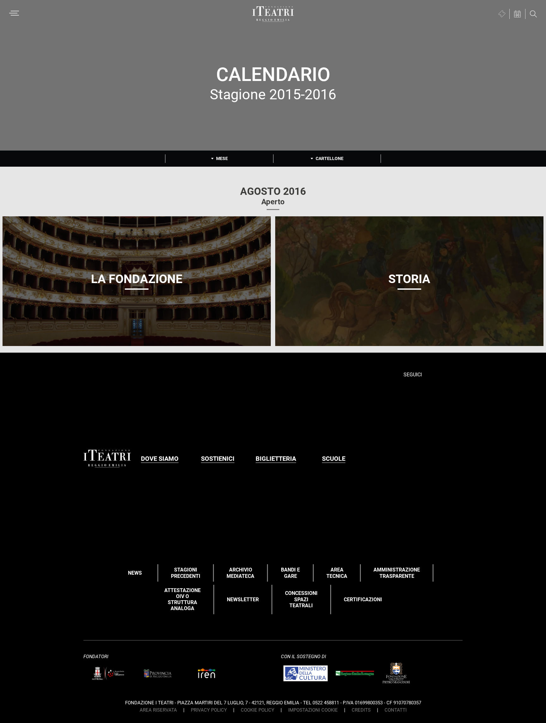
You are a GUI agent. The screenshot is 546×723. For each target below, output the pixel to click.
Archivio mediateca (240, 573)
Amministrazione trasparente (396, 573)
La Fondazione (136, 279)
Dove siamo (160, 458)
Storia (409, 279)
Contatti (396, 710)
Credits (361, 710)
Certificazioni (363, 599)
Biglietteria (276, 458)
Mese (222, 158)
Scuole (333, 458)
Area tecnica (336, 573)
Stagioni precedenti (185, 573)
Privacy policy (209, 710)
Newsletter (243, 599)
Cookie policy (257, 710)
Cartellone (329, 158)
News (135, 573)
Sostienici (217, 458)
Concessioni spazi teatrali (301, 599)
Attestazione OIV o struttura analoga (182, 599)
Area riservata (158, 710)
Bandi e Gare (290, 573)
